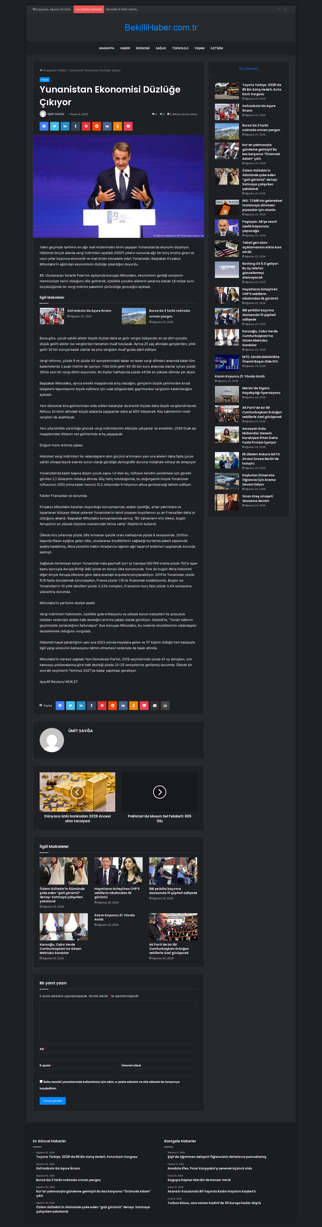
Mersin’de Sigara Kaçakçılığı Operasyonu (261, 390)
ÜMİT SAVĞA (56, 114)
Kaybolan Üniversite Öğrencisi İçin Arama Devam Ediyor (259, 480)
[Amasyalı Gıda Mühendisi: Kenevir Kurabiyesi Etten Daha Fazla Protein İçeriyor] (227, 434)
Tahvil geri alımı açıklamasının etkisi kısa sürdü (261, 247)
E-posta (46, 1065)
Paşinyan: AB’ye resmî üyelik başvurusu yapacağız (259, 226)
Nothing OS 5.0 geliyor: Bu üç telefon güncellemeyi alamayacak (260, 270)
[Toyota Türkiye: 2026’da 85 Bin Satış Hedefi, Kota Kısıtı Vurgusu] (227, 91)
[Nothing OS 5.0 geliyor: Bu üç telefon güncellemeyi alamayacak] (227, 269)
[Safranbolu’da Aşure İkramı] (52, 316)
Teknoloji (180, 48)
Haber (125, 48)
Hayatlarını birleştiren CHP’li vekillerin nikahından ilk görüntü (117, 893)
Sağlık (161, 48)
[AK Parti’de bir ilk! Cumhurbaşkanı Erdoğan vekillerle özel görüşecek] (173, 926)
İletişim (217, 48)
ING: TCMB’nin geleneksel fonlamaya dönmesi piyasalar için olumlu (262, 205)
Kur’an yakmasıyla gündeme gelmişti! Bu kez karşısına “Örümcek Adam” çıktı (261, 152)
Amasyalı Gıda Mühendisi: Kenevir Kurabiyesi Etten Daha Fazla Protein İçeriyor (260, 435)
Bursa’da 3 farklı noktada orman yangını (132, 9)
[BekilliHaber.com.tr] (161, 27)
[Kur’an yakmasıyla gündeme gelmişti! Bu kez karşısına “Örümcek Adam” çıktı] (227, 151)
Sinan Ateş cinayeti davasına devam (257, 498)
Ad (43, 1049)
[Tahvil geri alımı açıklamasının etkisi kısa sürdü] (227, 248)
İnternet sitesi (131, 1065)
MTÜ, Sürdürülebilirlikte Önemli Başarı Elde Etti (261, 359)
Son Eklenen (248, 69)
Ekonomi (143, 48)
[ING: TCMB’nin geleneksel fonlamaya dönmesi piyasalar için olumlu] (227, 206)
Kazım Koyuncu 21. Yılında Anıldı (114, 917)
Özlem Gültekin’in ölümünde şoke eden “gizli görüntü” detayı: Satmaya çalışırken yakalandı (62, 895)
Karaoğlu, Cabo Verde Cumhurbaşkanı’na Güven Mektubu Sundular (60, 948)
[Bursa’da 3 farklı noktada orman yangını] (134, 316)
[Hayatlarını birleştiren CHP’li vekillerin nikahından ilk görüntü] (118, 870)
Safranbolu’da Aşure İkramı (89, 311)
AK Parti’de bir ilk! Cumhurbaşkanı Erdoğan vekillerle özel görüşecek (169, 948)
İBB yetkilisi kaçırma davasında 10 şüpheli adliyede (173, 891)
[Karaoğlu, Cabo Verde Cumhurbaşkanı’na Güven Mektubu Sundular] (64, 926)
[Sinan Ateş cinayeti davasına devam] (227, 502)
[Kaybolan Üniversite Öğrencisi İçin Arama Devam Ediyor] (227, 481)
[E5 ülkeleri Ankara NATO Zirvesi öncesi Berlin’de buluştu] (227, 460)
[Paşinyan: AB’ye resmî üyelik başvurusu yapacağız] (227, 227)
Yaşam (200, 48)
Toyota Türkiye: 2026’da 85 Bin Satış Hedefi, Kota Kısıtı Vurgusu (261, 89)
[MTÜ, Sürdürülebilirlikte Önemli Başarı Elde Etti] (227, 363)
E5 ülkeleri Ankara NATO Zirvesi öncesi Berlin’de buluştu (261, 459)
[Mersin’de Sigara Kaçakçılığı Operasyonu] (227, 394)
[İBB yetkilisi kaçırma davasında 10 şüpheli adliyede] (173, 870)
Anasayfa (106, 48)
